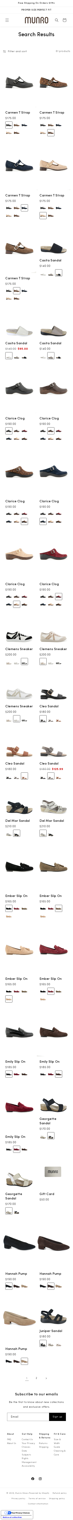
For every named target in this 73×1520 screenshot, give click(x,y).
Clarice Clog (15, 418)
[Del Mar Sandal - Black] (16, 833)
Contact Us (27, 1439)
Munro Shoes (22, 1493)
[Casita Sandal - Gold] (43, 272)
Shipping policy (57, 1498)
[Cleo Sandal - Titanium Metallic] (50, 718)
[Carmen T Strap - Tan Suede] (8, 132)
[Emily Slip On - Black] (8, 1074)
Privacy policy (18, 1498)
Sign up (57, 1416)
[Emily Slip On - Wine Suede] (16, 1074)
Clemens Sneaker (19, 649)
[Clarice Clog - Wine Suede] (24, 430)
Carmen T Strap (17, 112)
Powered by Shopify (39, 1493)
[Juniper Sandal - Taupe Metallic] (58, 1343)
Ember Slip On (16, 896)
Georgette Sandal (48, 1121)
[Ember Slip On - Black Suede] (8, 908)
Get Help (27, 1434)
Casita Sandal (50, 260)
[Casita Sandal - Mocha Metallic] (50, 272)
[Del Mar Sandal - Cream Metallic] (8, 833)
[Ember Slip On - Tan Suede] (8, 916)
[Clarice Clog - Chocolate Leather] (16, 430)
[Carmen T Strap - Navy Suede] (24, 125)
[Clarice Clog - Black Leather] (8, 430)
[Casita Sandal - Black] (58, 272)
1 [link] (26, 1378)
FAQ (9, 1439)
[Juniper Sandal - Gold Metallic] (50, 1343)
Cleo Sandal (49, 706)
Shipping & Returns (44, 1436)
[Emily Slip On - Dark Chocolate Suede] (24, 1074)
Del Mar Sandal (17, 821)
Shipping (43, 1447)
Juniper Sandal (51, 1331)
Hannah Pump (16, 1273)
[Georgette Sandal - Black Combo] (50, 1135)
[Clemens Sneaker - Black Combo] (24, 661)
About (10, 1434)
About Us (11, 1443)
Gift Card (47, 1194)
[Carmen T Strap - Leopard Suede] (16, 132)
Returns (43, 1443)
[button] (7, 20)
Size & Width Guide (57, 1443)
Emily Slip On (15, 1062)
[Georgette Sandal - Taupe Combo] (43, 1135)
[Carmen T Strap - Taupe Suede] (16, 125)
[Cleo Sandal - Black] (43, 718)
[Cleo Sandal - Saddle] (58, 718)
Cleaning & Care (60, 1453)
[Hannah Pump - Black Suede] (8, 1286)
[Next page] (46, 1378)
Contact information (38, 1504)
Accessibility (28, 1466)
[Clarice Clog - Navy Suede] (8, 438)
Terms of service (37, 1498)
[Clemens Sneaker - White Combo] (16, 661)
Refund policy (60, 1493)
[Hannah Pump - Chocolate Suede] (16, 1286)
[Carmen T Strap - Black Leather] (8, 125)
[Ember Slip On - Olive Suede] (24, 908)
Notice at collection (12, 1517)
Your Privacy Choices (28, 1445)
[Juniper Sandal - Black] (43, 1343)
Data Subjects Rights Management (29, 1456)
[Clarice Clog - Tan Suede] (16, 438)
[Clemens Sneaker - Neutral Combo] (8, 661)
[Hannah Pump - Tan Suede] (24, 1286)
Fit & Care (60, 1434)
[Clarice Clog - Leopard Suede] (24, 438)
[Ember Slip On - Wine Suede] (16, 908)
